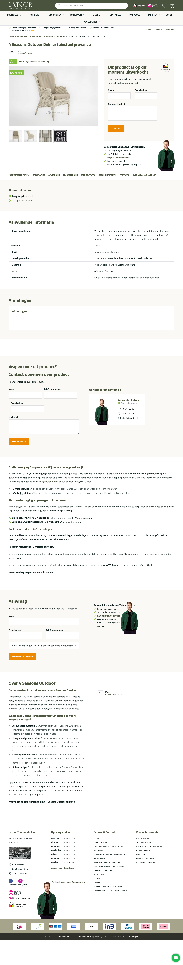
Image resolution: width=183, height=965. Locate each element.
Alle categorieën (143, 838)
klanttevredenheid (118, 157)
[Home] (20, 5)
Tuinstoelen (77, 15)
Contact (149, 29)
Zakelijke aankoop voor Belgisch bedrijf (110, 890)
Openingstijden (100, 842)
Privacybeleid (99, 874)
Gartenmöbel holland (145, 858)
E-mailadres (141, 90)
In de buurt (141, 854)
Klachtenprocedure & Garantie (107, 862)
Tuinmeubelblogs (143, 842)
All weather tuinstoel (52, 36)
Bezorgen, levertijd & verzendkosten (109, 846)
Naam (111, 90)
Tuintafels (114, 15)
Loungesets (14, 15)
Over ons (158, 29)
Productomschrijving (19, 175)
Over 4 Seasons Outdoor (144, 175)
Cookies (97, 878)
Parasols (134, 15)
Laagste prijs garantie (103, 870)
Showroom (169, 29)
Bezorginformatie (107, 175)
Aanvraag (124, 175)
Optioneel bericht (116, 104)
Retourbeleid (99, 858)
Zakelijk (97, 882)
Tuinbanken (55, 15)
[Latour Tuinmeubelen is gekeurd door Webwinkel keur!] (153, 6)
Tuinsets (34, 15)
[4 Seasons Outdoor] (11, 52)
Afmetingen (54, 175)
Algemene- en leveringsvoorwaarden (110, 866)
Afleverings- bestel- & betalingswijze (109, 854)
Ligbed (96, 15)
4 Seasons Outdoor (144, 850)
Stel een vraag (88, 175)
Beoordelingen (70, 175)
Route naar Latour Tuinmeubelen (70, 882)
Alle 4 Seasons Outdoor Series (149, 846)
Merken (152, 15)
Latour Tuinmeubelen (18, 36)
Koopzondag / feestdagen (62, 868)
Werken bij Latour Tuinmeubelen (108, 886)
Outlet (170, 15)
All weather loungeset (145, 862)
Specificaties (39, 175)
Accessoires (91, 22)
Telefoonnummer (53, 389)
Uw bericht (14, 417)
